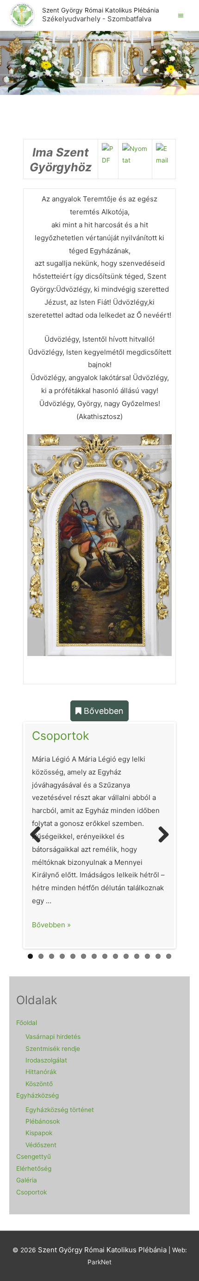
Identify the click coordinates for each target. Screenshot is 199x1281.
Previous (39, 835)
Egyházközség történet (59, 1109)
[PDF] (108, 154)
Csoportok (60, 736)
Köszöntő (39, 1083)
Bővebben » (51, 924)
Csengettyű (33, 1156)
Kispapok (38, 1133)
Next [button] (191, 68)
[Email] (164, 154)
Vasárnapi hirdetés (53, 1036)
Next (160, 835)
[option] (99, 68)
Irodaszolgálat (46, 1060)
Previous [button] (7, 68)
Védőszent (40, 1145)
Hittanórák (40, 1071)
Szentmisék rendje (52, 1048)
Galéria (26, 1180)
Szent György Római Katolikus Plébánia (100, 10)
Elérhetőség (33, 1168)
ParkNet (99, 1262)
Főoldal (26, 1022)
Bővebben (102, 711)
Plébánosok (42, 1121)
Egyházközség (37, 1095)
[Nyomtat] (135, 154)
